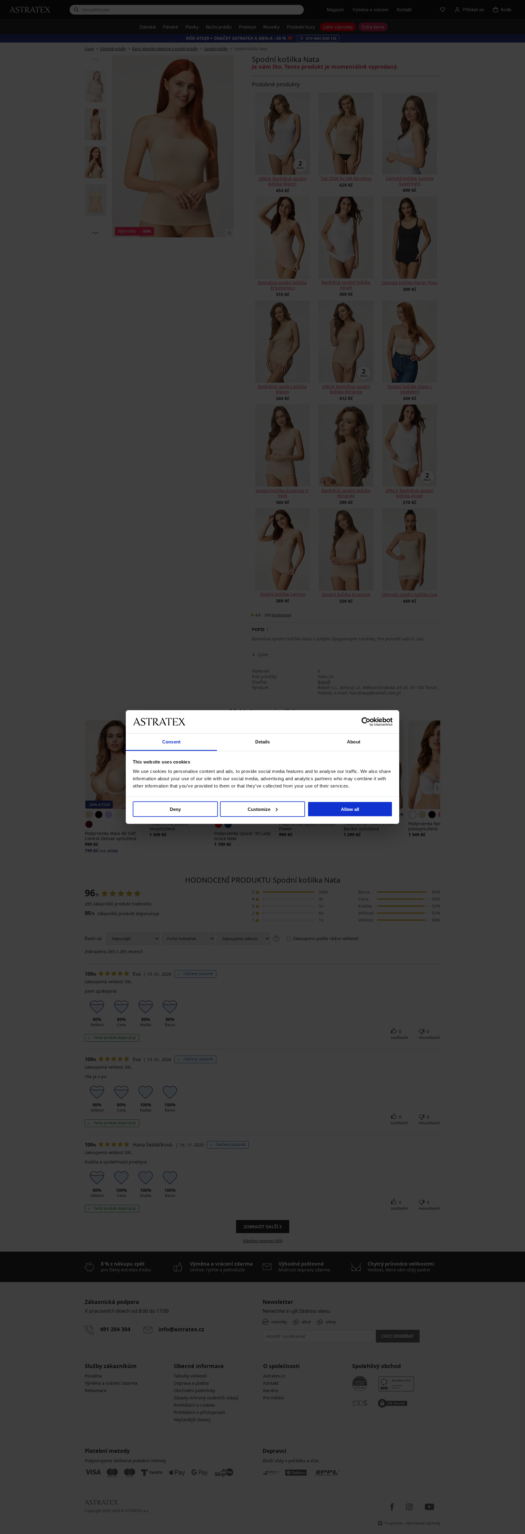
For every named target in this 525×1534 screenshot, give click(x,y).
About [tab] (353, 741)
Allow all (350, 809)
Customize (259, 809)
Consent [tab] (171, 741)
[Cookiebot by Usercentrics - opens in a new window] (366, 721)
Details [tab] (262, 741)
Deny (175, 809)
